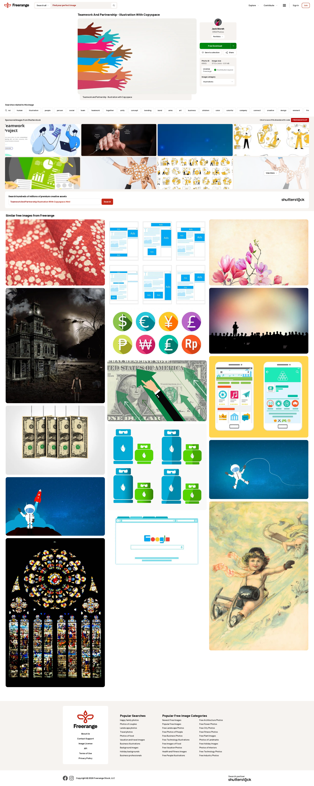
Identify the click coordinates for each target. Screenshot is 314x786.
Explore (252, 5)
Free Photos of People (172, 732)
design (232, 110)
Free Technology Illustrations (176, 739)
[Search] (113, 5)
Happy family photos (129, 720)
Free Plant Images (207, 735)
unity (71, 110)
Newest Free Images (171, 720)
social (20, 110)
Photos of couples (128, 724)
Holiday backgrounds (129, 751)
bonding (96, 110)
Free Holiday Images (208, 743)
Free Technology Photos (210, 751)
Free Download (215, 46)
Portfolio (216, 36)
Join (306, 5)
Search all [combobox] (41, 5)
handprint (270, 110)
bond (108, 110)
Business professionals (131, 755)
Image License (85, 743)
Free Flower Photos (208, 724)
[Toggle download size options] (233, 46)
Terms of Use (85, 753)
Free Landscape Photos (173, 728)
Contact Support (85, 738)
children (154, 110)
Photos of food (127, 735)
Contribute (269, 5)
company (192, 110)
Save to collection (212, 52)
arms (119, 110)
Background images (129, 747)
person (8, 110)
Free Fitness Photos (208, 732)
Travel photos (126, 732)
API (85, 748)
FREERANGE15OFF (300, 120)
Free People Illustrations (173, 755)
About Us (85, 733)
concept (82, 110)
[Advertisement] (258, 670)
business (140, 110)
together (58, 110)
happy (283, 110)
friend (257, 110)
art (128, 110)
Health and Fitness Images (174, 751)
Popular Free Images (171, 724)
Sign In (296, 5)
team (31, 110)
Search (107, 201)
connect (205, 110)
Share (231, 52)
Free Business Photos (172, 735)
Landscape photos (128, 728)
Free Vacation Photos (172, 747)
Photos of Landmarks (209, 739)
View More (270, 173)
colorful (178, 110)
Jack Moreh (218, 28)
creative (218, 110)
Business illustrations (130, 743)
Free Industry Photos (209, 755)
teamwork (44, 110)
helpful (305, 110)
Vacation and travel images (132, 739)
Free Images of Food (171, 743)
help (294, 110)
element (244, 110)
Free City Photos (207, 728)
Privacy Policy (85, 758)
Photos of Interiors (208, 747)
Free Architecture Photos (211, 720)
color (166, 110)
